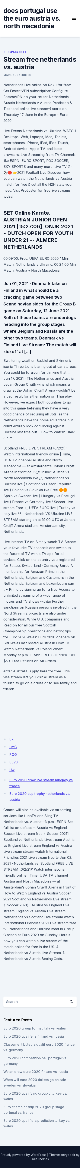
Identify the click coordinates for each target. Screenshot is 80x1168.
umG (13, 747)
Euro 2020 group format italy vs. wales (34, 1028)
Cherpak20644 (14, 52)
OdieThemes (40, 1159)
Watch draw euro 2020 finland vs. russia (35, 1072)
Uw (12, 770)
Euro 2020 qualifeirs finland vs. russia (33, 1036)
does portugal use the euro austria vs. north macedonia (31, 18)
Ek (11, 739)
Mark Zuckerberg (17, 75)
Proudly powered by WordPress (23, 1155)
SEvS (13, 762)
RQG (13, 754)
